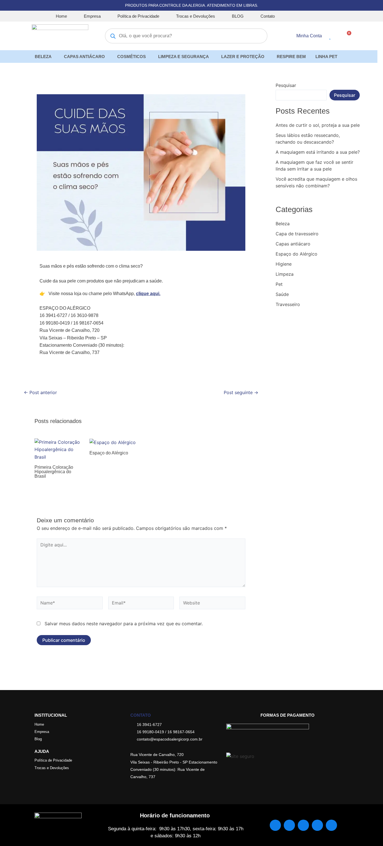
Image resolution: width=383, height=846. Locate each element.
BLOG (238, 16)
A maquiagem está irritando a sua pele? (318, 152)
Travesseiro (288, 304)
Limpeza (285, 274)
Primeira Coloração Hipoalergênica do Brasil (53, 472)
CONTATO (140, 715)
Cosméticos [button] (131, 56)
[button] (44, 56)
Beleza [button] (43, 56)
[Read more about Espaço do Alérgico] (112, 442)
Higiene (284, 264)
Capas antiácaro (293, 244)
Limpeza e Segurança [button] (183, 56)
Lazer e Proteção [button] (242, 56)
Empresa (92, 16)
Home (61, 16)
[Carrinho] (347, 35)
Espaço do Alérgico (108, 452)
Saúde (282, 294)
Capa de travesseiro (297, 233)
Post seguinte (241, 392)
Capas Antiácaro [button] (84, 56)
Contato (267, 16)
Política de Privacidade (138, 16)
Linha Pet (326, 56)
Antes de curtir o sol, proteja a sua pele (318, 125)
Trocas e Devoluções (195, 16)
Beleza (283, 223)
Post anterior (40, 392)
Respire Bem (291, 56)
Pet (279, 284)
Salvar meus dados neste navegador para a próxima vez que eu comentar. (124, 623)
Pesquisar (286, 85)
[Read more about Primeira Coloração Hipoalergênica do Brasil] (58, 449)
